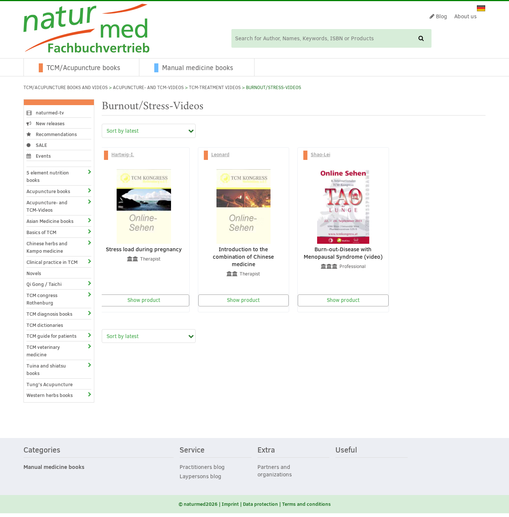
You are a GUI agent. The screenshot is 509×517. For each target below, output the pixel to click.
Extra (266, 450)
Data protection (260, 504)
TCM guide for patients (51, 335)
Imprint (230, 504)
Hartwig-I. (122, 154)
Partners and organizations (274, 470)
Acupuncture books (48, 191)
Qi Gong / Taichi (43, 284)
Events (43, 155)
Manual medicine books (197, 67)
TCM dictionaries (44, 325)
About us (465, 16)
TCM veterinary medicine (43, 351)
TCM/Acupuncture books (83, 67)
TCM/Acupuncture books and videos (65, 88)
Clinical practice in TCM (52, 262)
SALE (41, 145)
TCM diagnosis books (49, 313)
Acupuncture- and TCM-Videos (148, 88)
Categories (41, 450)
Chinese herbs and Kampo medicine (46, 247)
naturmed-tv (49, 112)
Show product (143, 300)
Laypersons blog (200, 476)
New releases (49, 123)
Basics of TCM (41, 232)
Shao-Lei (320, 154)
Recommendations (56, 134)
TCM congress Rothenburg (41, 299)
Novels (33, 273)
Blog (440, 16)
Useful (346, 450)
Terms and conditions (306, 504)
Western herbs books (49, 395)
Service (192, 450)
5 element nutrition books (47, 176)
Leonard (220, 154)
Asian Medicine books (49, 221)
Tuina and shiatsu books (46, 369)
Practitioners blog (202, 467)
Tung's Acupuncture (49, 384)
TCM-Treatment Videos (215, 88)
